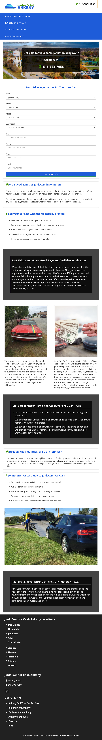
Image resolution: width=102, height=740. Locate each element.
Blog (10, 725)
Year (8, 93)
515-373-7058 (86, 4)
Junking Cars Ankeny (19, 707)
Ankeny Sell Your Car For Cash (24, 703)
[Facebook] (7, 691)
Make (8, 103)
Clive (11, 637)
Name (8, 144)
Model (8, 114)
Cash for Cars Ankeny (19, 712)
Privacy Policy (73, 735)
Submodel (10, 124)
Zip (7, 134)
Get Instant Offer (51, 174)
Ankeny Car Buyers (18, 716)
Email (8, 164)
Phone (9, 154)
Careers (12, 721)
